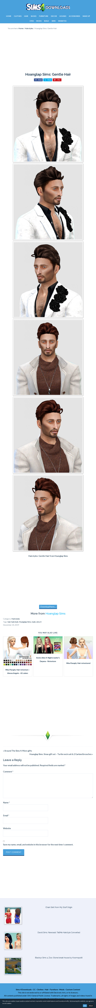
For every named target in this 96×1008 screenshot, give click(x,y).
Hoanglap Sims (55, 613)
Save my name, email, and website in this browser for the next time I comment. (38, 844)
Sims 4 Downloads (48, 7)
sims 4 (38, 622)
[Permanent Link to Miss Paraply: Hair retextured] (78, 658)
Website (7, 828)
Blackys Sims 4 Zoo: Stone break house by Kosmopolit (59, 958)
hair (9, 622)
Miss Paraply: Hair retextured (78, 663)
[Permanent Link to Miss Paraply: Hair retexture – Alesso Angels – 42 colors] (17, 664)
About (91, 1006)
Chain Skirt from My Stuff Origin (58, 907)
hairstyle (14, 622)
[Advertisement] (48, 51)
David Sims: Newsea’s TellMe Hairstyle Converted (59, 932)
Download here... (48, 606)
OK (85, 1006)
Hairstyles (15, 619)
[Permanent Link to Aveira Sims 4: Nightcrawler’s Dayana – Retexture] (47, 652)
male (34, 622)
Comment (8, 771)
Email (6, 815)
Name (6, 802)
